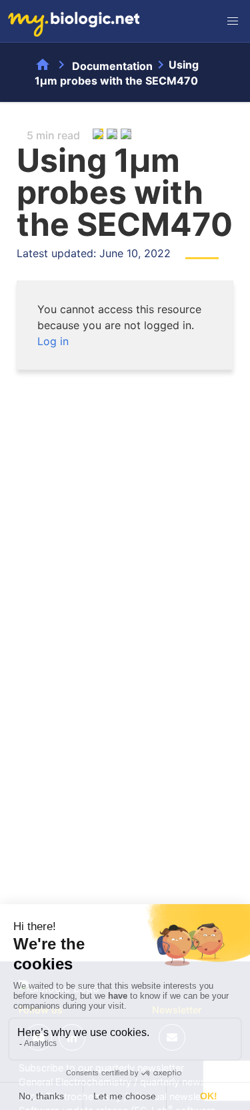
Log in (53, 341)
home (43, 65)
